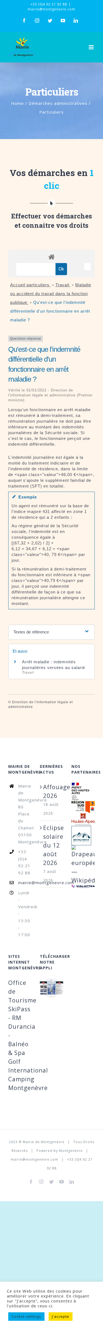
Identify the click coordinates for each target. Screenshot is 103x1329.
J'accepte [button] (60, 1316)
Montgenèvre (71, 1150)
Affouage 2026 (51, 791)
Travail (63, 284)
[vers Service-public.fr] (87, 266)
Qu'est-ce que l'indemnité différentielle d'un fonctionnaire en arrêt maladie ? (50, 311)
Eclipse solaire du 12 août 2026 (51, 845)
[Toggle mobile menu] (92, 47)
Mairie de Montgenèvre (44, 1142)
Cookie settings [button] (26, 1316)
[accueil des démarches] (51, 257)
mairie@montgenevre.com (51, 9)
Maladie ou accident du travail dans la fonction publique (50, 293)
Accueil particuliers (30, 284)
